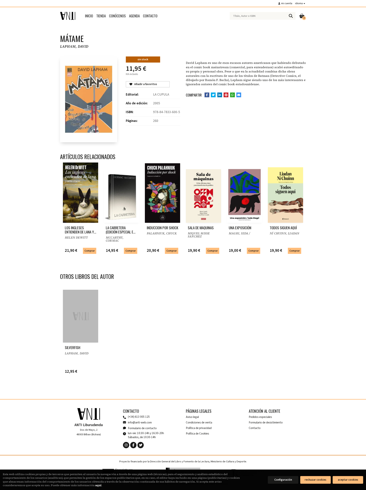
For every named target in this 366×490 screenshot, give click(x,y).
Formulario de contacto (142, 428)
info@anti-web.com (140, 422)
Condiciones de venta (199, 422)
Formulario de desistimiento (266, 422)
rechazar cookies (315, 480)
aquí (98, 485)
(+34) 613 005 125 (139, 417)
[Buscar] (290, 16)
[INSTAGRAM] (126, 445)
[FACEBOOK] (133, 445)
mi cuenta (286, 3)
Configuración (283, 480)
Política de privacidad (199, 428)
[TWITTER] (140, 445)
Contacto (255, 428)
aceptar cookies (348, 480)
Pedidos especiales (260, 417)
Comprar (89, 251)
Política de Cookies (197, 433)
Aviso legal (192, 417)
